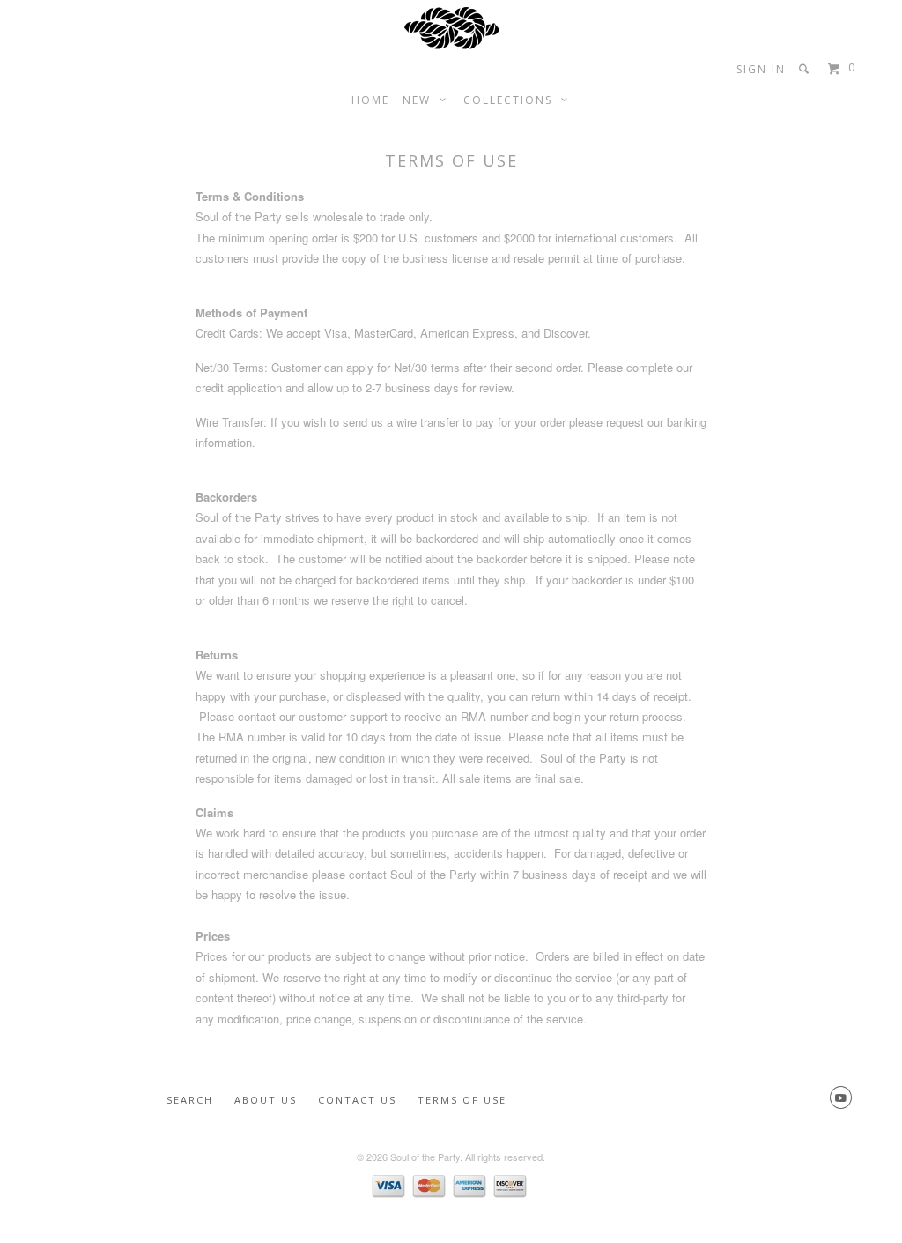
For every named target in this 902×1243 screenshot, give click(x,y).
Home (370, 100)
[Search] (806, 69)
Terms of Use (462, 1099)
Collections (512, 100)
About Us (265, 1099)
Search (189, 1099)
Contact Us (357, 1099)
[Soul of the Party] (451, 27)
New (421, 100)
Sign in (761, 69)
